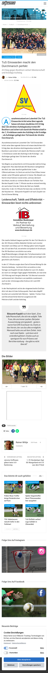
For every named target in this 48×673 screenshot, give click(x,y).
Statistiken (13, 653)
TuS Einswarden (11, 425)
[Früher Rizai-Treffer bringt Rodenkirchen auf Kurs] (13, 487)
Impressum (7, 643)
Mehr (42, 648)
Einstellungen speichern (31, 665)
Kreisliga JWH (9, 505)
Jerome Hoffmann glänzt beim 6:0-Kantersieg (11, 462)
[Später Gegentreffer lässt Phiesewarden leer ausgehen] (34, 487)
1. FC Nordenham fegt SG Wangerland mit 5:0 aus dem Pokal (35, 462)
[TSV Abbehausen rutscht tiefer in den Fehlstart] (13, 510)
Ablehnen (10, 665)
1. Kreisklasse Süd (32, 505)
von (24, 386)
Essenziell (13, 648)
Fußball (19, 57)
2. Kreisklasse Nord (32, 482)
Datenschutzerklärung (19, 643)
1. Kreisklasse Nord (9, 57)
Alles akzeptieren (24, 660)
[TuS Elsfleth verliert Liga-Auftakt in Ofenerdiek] (34, 510)
